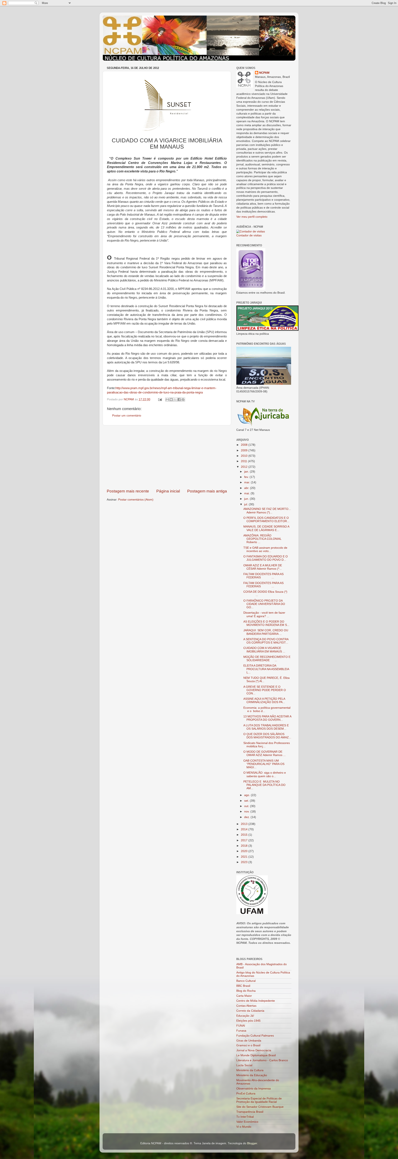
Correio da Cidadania (250, 1010)
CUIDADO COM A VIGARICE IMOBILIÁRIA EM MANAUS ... (264, 649)
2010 (244, 455)
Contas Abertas (246, 1005)
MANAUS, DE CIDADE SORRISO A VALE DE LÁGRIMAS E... (266, 528)
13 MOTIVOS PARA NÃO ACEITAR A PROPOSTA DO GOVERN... (267, 718)
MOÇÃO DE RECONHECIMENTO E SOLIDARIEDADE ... (266, 658)
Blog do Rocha (246, 990)
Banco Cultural (246, 980)
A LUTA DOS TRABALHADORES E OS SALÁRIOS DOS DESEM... (266, 727)
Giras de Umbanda (248, 1040)
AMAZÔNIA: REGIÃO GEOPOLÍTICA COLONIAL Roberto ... (262, 539)
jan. (247, 471)
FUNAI (240, 1025)
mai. (247, 493)
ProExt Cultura (245, 1093)
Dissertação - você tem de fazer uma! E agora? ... (264, 614)
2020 (244, 851)
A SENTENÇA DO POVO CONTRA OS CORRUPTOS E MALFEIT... (265, 641)
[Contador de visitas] (250, 231)
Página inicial (168, 491)
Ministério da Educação (251, 1075)
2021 (244, 856)
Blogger (252, 1143)
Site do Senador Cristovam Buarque (260, 1106)
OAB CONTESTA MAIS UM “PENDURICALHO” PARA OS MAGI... (263, 764)
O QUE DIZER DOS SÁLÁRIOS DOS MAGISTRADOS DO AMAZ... (267, 736)
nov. (247, 811)
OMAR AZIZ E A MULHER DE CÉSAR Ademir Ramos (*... (262, 567)
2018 (244, 845)
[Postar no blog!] (171, 399)
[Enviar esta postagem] (160, 399)
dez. (247, 817)
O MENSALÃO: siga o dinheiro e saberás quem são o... (264, 774)
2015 (244, 834)
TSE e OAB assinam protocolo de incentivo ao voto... (265, 549)
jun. (247, 498)
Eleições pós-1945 (248, 1020)
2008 (244, 444)
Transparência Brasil (249, 1111)
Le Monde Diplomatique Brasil (256, 1055)
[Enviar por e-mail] (167, 399)
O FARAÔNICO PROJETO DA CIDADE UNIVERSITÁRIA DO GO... (264, 604)
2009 (244, 450)
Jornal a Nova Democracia (253, 1050)
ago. (247, 795)
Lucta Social (244, 1065)
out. (247, 806)
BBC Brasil (243, 985)
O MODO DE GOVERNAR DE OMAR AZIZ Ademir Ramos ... (264, 753)
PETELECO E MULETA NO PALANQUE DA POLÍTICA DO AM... (264, 785)
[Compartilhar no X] (175, 399)
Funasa (241, 1030)
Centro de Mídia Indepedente (255, 1000)
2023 (244, 862)
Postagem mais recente (128, 491)
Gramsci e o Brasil (248, 1045)
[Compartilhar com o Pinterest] (183, 399)
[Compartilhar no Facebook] (179, 399)
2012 (244, 466)
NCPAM (264, 72)
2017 (244, 840)
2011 (244, 461)
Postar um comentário (126, 415)
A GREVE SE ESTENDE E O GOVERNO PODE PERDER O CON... (264, 690)
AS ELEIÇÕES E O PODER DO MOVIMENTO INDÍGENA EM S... (266, 623)
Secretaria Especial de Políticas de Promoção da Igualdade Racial (259, 1100)
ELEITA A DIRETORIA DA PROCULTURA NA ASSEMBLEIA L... (266, 669)
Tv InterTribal (245, 1116)
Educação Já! (245, 1015)
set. (247, 800)
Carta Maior (244, 995)
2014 (244, 829)
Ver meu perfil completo (251, 216)
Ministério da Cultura (249, 1070)
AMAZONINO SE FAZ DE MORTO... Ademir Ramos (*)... (267, 510)
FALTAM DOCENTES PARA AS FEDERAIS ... (263, 576)
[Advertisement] (167, 457)
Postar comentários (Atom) (135, 499)
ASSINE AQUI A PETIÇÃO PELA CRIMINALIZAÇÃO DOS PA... (264, 700)
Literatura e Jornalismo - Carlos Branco (262, 1060)
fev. (247, 477)
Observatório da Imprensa (253, 1088)
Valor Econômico (247, 1121)
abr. (247, 488)
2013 (244, 824)
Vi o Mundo (243, 1126)
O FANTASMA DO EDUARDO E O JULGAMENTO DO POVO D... (265, 558)
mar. (247, 482)
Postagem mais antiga (207, 491)
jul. (246, 504)
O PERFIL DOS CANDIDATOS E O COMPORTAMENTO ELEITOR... (266, 519)
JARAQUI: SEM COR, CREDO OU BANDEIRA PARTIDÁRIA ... (265, 632)
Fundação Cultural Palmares (255, 1035)
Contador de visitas (249, 235)
